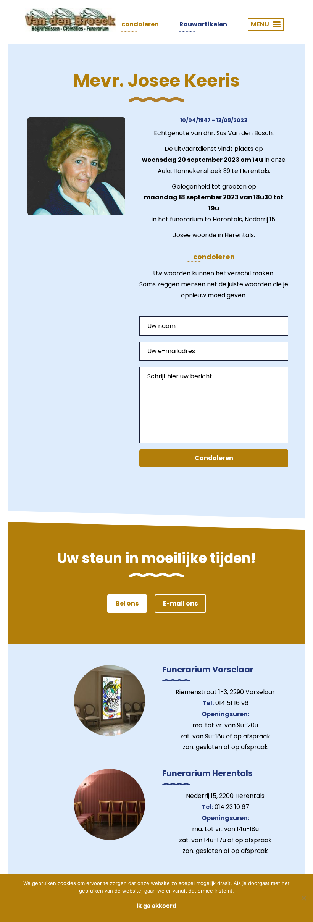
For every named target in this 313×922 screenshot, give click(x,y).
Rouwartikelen (203, 24)
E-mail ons (180, 603)
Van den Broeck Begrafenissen (70, 20)
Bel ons (127, 603)
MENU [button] (260, 24)
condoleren (140, 24)
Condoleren (214, 458)
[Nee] (303, 898)
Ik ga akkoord (156, 905)
